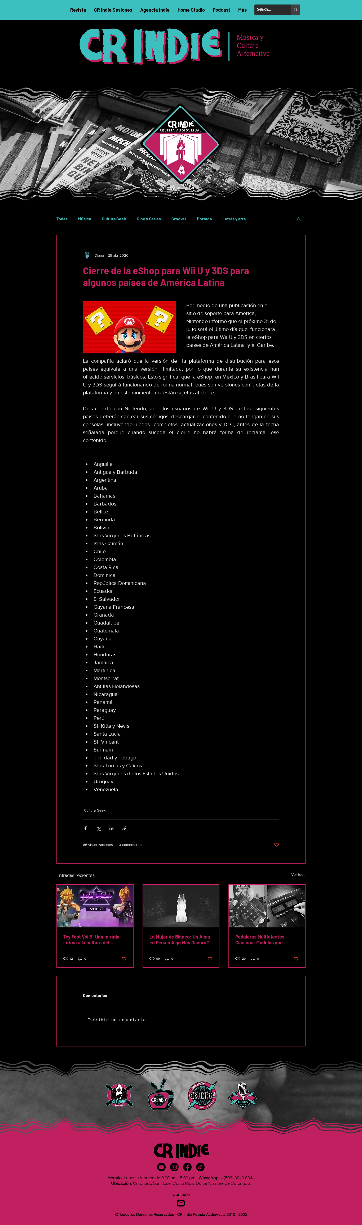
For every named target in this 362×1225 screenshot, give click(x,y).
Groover (178, 218)
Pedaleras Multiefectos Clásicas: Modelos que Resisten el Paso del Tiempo (265, 939)
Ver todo (298, 874)
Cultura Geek (114, 218)
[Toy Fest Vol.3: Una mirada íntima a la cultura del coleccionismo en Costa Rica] (95, 906)
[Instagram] (174, 1167)
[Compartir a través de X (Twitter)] (98, 828)
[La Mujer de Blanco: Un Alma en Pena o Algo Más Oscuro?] (181, 906)
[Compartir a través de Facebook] (85, 828)
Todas (62, 218)
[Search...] (295, 9)
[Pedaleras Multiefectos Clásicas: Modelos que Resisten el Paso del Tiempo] (267, 906)
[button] (298, 219)
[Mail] (181, 1203)
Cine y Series (149, 218)
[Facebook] (187, 1167)
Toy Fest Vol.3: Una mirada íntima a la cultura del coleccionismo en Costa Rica (94, 939)
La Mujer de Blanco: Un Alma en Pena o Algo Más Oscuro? (179, 939)
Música (84, 218)
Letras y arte (234, 218)
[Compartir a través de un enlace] (124, 828)
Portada (204, 218)
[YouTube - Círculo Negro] (161, 1167)
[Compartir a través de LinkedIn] (111, 828)
